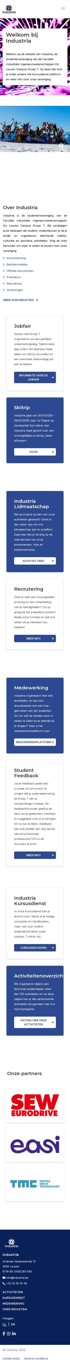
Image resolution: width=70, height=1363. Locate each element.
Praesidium (13, 277)
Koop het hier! (33, 561)
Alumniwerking (16, 258)
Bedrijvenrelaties (17, 264)
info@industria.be (16, 1277)
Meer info (33, 638)
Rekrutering (14, 283)
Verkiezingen (14, 290)
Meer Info (33, 855)
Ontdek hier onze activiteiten (33, 1022)
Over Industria (15, 1309)
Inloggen (8, 1318)
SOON (33, 452)
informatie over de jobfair (33, 377)
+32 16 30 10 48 (16, 1283)
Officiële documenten (20, 270)
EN (13, 1324)
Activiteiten (13, 1292)
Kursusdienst (14, 1298)
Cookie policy (11, 1358)
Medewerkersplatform (33, 742)
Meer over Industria (18, 300)
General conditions (36, 1358)
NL (5, 1324)
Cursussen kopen (33, 947)
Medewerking (13, 1303)
